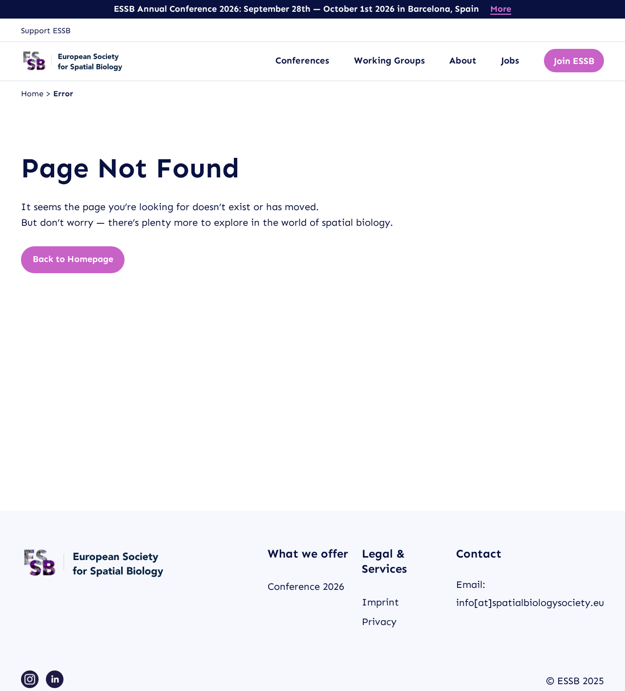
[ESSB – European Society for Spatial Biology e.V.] (73, 61)
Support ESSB (45, 30)
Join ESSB (574, 60)
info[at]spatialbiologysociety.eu (530, 602)
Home (33, 93)
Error (63, 93)
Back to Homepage (73, 259)
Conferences (302, 60)
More (500, 8)
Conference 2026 (306, 586)
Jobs (510, 60)
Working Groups (389, 60)
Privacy (379, 621)
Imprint (380, 602)
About (463, 60)
